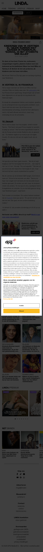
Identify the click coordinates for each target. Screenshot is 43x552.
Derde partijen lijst (8, 299)
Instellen (21, 305)
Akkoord (21, 311)
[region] (21, 276)
